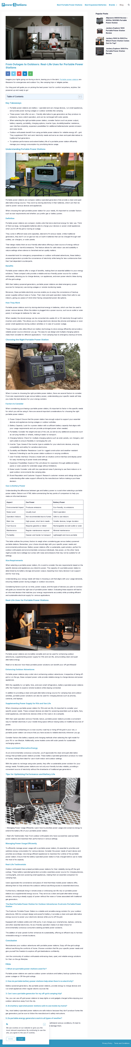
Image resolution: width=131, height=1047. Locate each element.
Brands (112, 5)
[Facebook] (8, 74)
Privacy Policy (107, 1043)
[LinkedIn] (25, 74)
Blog (121, 5)
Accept (20, 1039)
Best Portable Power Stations (69, 5)
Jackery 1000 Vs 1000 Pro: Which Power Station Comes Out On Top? (117, 40)
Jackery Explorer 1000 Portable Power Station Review (115, 30)
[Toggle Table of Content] (79, 96)
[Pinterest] (20, 74)
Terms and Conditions (121, 1043)
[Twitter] (14, 74)
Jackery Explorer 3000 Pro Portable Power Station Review (117, 50)
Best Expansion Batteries (95, 5)
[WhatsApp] (31, 74)
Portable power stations (69, 79)
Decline (10, 1039)
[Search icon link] (128, 5)
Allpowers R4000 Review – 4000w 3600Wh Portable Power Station (117, 20)
